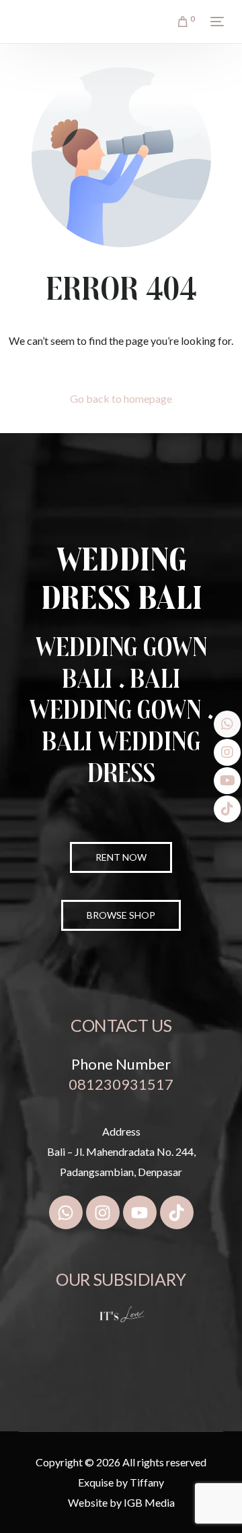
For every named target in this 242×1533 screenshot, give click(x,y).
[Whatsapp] (66, 1212)
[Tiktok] (177, 1212)
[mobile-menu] (216, 21)
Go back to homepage (121, 398)
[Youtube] (140, 1212)
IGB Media (149, 1502)
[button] (121, 915)
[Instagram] (103, 1212)
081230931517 (121, 1084)
